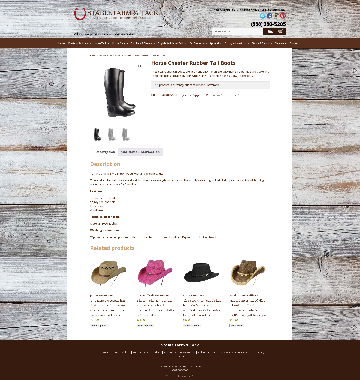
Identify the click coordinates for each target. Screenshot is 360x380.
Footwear (113, 55)
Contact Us (296, 43)
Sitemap (183, 356)
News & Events (225, 352)
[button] (140, 66)
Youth (242, 95)
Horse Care (118, 43)
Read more (237, 325)
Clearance (280, 43)
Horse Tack (100, 43)
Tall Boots (125, 55)
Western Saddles (78, 43)
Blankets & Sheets (141, 43)
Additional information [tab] (140, 152)
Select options (99, 325)
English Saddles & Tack (171, 43)
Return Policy (256, 352)
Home (61, 43)
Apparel (214, 43)
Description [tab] (105, 152)
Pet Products (197, 43)
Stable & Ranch (260, 43)
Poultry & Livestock (235, 43)
